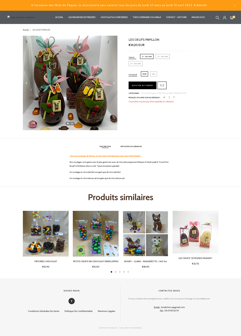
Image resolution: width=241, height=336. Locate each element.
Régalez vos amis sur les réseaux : (145, 97)
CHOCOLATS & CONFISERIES (114, 17)
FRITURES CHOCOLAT (45, 261)
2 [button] (72, 123)
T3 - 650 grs (135, 64)
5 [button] (128, 272)
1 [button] (68, 123)
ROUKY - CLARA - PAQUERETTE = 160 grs (145, 261)
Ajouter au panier (142, 85)
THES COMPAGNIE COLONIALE (147, 17)
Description (105, 146)
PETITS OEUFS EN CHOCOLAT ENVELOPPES (95, 261)
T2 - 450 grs (162, 56)
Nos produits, (168, 93)
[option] (70, 83)
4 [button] (124, 272)
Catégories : (134, 93)
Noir (144, 74)
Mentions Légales (106, 311)
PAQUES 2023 (198, 17)
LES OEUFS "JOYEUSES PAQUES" (195, 258)
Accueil (26, 30)
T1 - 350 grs (147, 56)
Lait (153, 74)
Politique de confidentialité (78, 311)
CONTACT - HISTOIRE (176, 17)
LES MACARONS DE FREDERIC (82, 17)
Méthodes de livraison (131, 146)
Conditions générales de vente (43, 311)
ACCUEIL (59, 17)
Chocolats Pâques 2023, (151, 93)
